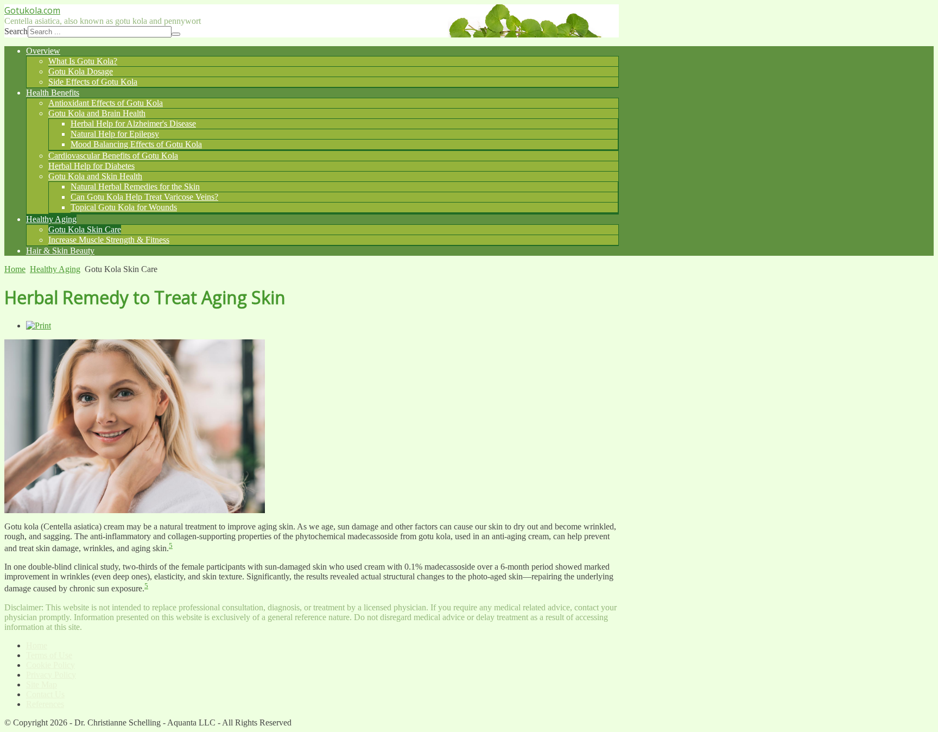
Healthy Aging (55, 269)
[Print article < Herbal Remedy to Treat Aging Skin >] (38, 325)
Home (15, 269)
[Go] (176, 34)
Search (16, 31)
